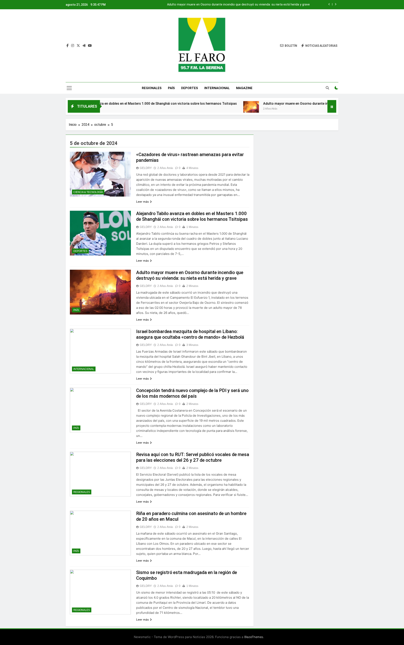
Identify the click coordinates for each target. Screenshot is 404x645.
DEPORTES (189, 88)
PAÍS (171, 88)
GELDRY (146, 168)
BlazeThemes (253, 637)
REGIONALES (152, 88)
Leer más (142, 201)
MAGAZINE (244, 88)
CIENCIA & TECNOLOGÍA (88, 192)
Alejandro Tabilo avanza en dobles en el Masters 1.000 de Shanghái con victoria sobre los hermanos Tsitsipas (129, 104)
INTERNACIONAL (217, 88)
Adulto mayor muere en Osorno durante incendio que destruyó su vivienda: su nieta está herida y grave (238, 4)
